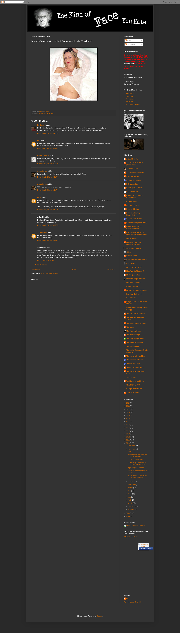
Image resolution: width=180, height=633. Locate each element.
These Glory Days (133, 364)
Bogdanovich (130, 99)
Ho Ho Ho (129, 102)
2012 (128, 437)
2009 (128, 513)
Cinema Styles (131, 201)
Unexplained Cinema (134, 389)
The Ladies (49, 113)
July (129, 491)
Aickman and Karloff (133, 104)
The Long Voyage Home (135, 339)
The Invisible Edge (133, 335)
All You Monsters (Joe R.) (135, 172)
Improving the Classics (136, 468)
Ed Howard (41, 125)
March (130, 503)
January (131, 509)
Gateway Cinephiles (133, 248)
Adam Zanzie (42, 171)
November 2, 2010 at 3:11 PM (47, 177)
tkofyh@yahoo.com (130, 536)
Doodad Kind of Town (134, 219)
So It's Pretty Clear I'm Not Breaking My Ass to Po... (137, 464)
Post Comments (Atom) (49, 273)
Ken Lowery (130, 263)
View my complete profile (133, 602)
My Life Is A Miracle (133, 283)
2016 (128, 425)
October (131, 481)
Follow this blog (146, 548)
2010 (128, 443)
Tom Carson (130, 377)
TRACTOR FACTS (133, 385)
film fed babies (131, 238)
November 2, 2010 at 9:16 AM (48, 133)
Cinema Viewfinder (133, 205)
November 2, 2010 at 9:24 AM (48, 148)
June (130, 494)
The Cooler (130, 327)
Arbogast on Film (132, 176)
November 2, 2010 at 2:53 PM (48, 164)
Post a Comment (41, 265)
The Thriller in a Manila (134, 360)
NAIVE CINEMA (132, 286)
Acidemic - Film (132, 169)
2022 (128, 406)
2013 (128, 434)
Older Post (111, 269)
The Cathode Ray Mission (135, 323)
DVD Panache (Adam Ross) (136, 223)
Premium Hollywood (133, 294)
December (132, 446)
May (129, 497)
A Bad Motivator (132, 159)
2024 (128, 403)
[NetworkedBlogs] (143, 547)
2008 (128, 516)
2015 (128, 428)
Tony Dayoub (42, 232)
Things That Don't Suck (135, 367)
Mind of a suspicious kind (135, 279)
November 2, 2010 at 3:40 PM (48, 225)
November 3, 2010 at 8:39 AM (48, 240)
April (130, 500)
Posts (129, 40)
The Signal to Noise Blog (135, 356)
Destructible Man (132, 209)
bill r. (39, 140)
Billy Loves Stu (132, 184)
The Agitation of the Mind (135, 314)
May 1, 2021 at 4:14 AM (45, 260)
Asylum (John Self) (133, 180)
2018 (128, 418)
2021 (128, 409)
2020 (128, 412)
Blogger (99, 616)
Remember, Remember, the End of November (137, 456)
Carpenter (129, 96)
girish (128, 252)
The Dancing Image (133, 331)
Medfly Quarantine (133, 275)
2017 (128, 421)
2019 (128, 415)
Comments (131, 44)
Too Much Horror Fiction (135, 381)
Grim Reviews (131, 256)
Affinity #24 (131, 452)
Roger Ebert (130, 298)
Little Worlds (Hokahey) (135, 271)
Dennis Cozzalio (43, 156)
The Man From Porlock (134, 342)
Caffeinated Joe (132, 192)
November (132, 449)
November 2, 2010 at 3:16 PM (48, 210)
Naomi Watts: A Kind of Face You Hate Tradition (138, 477)
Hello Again (130, 93)
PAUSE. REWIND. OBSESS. (136, 290)
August (130, 488)
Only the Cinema (132, 393)
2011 (128, 440)
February (131, 506)
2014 (128, 431)
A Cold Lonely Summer (136, 460)
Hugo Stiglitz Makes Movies (136, 260)
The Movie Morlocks (133, 346)
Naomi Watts (41, 113)
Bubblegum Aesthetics (134, 188)
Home (74, 269)
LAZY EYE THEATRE (134, 267)
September (132, 485)
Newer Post (36, 269)
